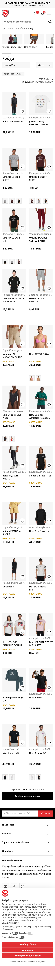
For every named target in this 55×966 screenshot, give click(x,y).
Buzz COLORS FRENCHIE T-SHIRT (12, 644)
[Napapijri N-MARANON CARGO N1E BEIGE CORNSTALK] (14, 336)
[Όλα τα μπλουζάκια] (12, 39)
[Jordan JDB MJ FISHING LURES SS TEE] (41, 103)
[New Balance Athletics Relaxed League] (41, 397)
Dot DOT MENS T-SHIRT (39, 588)
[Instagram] (23, 886)
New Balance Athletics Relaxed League (39, 416)
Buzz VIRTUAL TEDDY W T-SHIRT (41, 644)
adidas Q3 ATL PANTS (10, 477)
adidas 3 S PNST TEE (40, 475)
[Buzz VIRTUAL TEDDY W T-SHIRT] (41, 624)
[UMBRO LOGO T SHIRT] (14, 159)
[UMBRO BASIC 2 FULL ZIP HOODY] (14, 281)
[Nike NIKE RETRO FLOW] (38, 378)
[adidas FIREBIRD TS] (14, 103)
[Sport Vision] (5, 13)
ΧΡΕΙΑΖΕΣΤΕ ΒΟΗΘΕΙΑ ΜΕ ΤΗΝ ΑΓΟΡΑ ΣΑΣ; (27, 3)
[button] (27, 22)
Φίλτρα (41, 65)
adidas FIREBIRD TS (12, 121)
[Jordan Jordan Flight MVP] (14, 680)
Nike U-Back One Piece (11, 416)
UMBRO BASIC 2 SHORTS (37, 300)
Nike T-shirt (35, 697)
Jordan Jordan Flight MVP (13, 699)
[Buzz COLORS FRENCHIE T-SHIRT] (14, 624)
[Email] (5, 886)
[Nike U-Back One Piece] (14, 397)
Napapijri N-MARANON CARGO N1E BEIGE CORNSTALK (12, 355)
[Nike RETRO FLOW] (41, 336)
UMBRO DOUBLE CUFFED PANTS (38, 239)
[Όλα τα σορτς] (34, 39)
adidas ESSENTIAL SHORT (12, 533)
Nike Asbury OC (10, 753)
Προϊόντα (21, 28)
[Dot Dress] (14, 569)
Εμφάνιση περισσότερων (27, 796)
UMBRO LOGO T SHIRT (11, 178)
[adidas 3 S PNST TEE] (41, 458)
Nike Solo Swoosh (39, 531)
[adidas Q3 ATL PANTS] (14, 458)
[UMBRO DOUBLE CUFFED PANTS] (41, 220)
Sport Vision (8, 28)
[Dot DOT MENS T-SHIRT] (41, 569)
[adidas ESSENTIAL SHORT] (14, 513)
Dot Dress (8, 586)
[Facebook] (14, 886)
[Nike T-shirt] (41, 680)
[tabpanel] (12, 41)
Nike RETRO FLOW (39, 353)
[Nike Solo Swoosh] (41, 513)
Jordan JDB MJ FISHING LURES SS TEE (38, 123)
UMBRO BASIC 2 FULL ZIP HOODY (14, 300)
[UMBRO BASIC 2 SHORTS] (41, 281)
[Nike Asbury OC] (14, 735)
